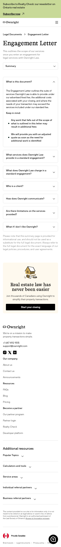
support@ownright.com (15, 345)
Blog (5, 395)
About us (7, 364)
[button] (53, 539)
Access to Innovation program (37, 518)
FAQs (5, 389)
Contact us (8, 371)
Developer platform (13, 433)
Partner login (9, 420)
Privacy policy (38, 543)
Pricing (6, 401)
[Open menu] (56, 22)
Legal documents (23, 543)
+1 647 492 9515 (11, 342)
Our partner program (13, 414)
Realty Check (10, 426)
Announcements (11, 377)
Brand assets (8, 543)
